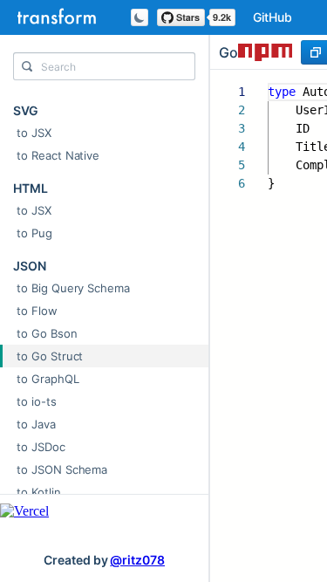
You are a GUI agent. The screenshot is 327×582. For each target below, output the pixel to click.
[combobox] (104, 70)
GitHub (272, 17)
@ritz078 (137, 559)
